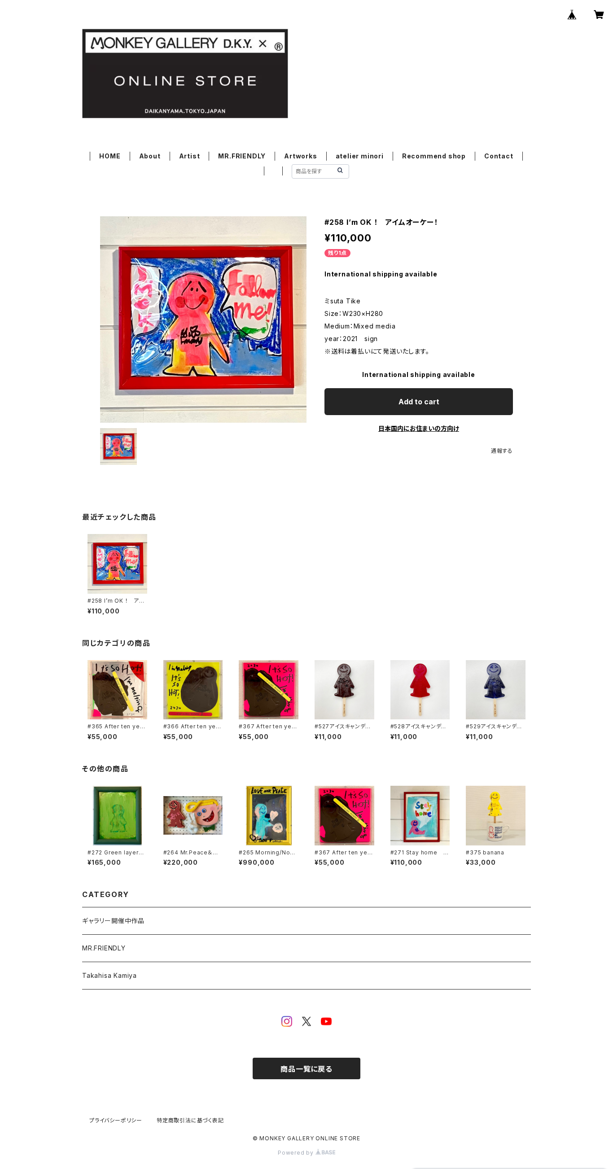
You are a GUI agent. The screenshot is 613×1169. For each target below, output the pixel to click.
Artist (189, 156)
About (150, 156)
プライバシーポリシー (115, 1120)
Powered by (296, 1152)
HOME (109, 156)
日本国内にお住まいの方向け (418, 428)
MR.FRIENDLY (242, 156)
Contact (498, 156)
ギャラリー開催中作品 (113, 920)
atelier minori (360, 156)
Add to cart (418, 401)
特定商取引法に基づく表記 (190, 1120)
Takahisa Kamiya (109, 975)
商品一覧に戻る (306, 1068)
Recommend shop (434, 156)
